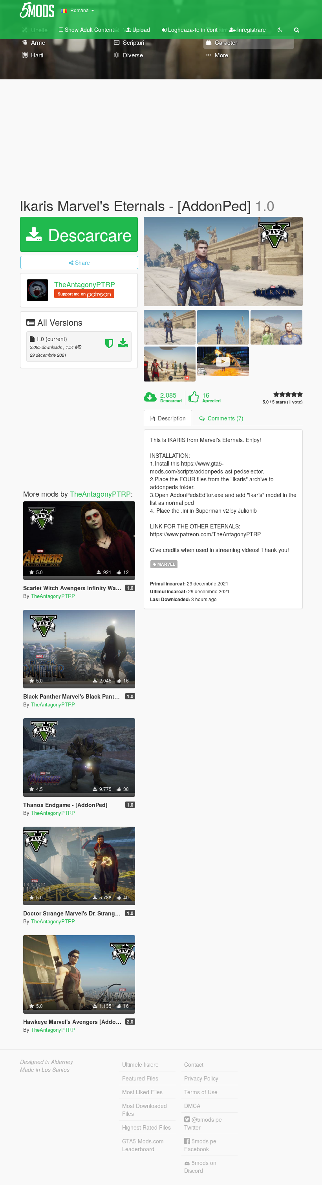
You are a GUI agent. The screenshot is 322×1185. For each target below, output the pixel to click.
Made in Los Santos (45, 1069)
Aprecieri (211, 400)
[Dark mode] (280, 29)
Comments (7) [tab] (224, 418)
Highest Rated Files (146, 1127)
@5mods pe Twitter (203, 1123)
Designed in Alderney (46, 1062)
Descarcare (87, 234)
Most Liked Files (142, 1092)
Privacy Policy (201, 1078)
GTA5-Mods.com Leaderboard (143, 1145)
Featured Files (140, 1078)
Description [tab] (170, 418)
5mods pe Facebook (200, 1145)
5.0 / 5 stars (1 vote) (283, 402)
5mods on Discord (200, 1166)
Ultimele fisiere (140, 1064)
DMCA (192, 1106)
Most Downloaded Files (144, 1109)
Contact (193, 1064)
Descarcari (171, 400)
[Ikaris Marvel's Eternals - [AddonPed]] (223, 261)
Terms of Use (201, 1092)
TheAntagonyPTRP (84, 284)
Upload (140, 29)
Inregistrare (251, 29)
